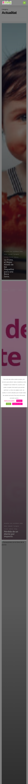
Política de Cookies (9, 400)
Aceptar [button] (8, 403)
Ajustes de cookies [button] (17, 403)
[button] (24, 2)
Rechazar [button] (19, 400)
